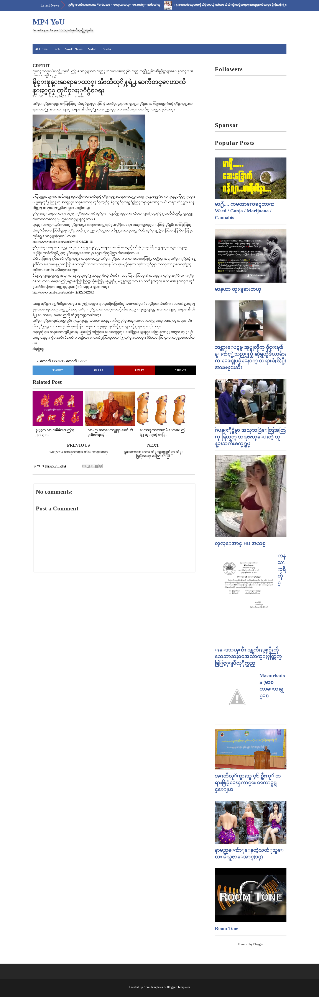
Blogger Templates (178, 987)
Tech (56, 49)
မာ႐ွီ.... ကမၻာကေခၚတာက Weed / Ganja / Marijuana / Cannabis (245, 210)
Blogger (258, 944)
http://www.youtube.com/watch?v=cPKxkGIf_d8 (63, 241)
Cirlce (180, 370)
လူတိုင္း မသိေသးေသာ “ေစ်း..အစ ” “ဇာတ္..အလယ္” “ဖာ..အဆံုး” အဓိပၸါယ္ (92, 4)
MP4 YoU (49, 22)
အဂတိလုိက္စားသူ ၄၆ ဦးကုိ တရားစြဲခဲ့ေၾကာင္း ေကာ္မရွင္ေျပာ (248, 782)
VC (41, 96)
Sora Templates (153, 987)
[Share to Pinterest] (100, 466)
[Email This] (84, 466)
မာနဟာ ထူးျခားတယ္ (238, 289)
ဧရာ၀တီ (52, 361)
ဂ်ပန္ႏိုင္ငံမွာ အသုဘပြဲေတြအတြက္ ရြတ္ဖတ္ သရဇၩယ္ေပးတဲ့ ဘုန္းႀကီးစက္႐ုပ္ (250, 436)
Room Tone (226, 928)
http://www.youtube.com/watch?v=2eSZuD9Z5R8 (63, 292)
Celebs (106, 49)
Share (99, 370)
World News (73, 49)
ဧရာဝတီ (76, 361)
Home (43, 49)
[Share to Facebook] (96, 466)
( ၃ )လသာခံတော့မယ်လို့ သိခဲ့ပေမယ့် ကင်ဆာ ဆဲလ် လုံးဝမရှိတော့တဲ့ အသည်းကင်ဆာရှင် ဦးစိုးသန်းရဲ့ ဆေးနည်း (213, 4)
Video (92, 49)
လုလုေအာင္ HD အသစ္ (240, 543)
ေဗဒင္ (79, 96)
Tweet (58, 370)
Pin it (139, 370)
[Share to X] (92, 466)
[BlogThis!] (88, 466)
